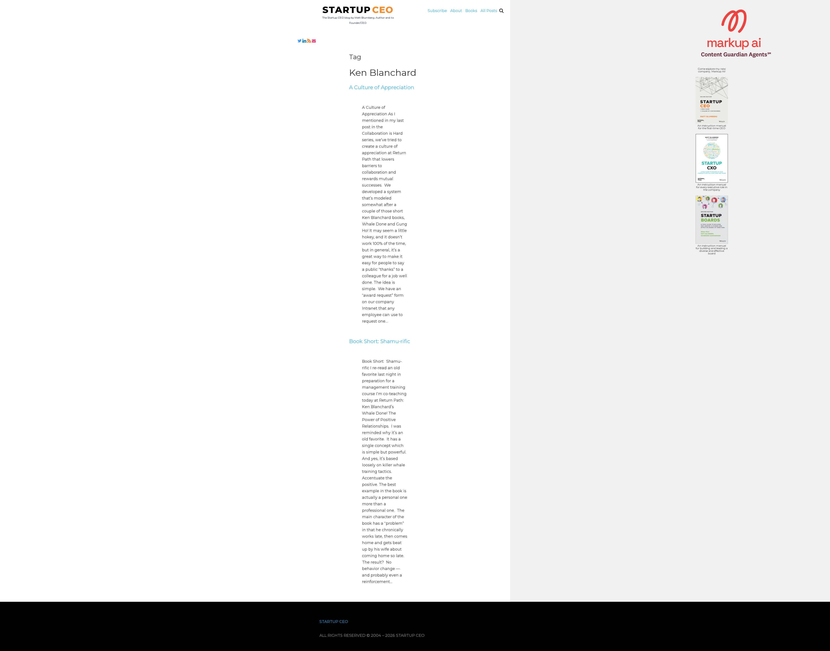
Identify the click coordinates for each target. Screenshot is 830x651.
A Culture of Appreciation (381, 87)
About (456, 10)
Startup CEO (333, 621)
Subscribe (437, 10)
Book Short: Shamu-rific (379, 341)
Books (471, 10)
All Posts (488, 10)
